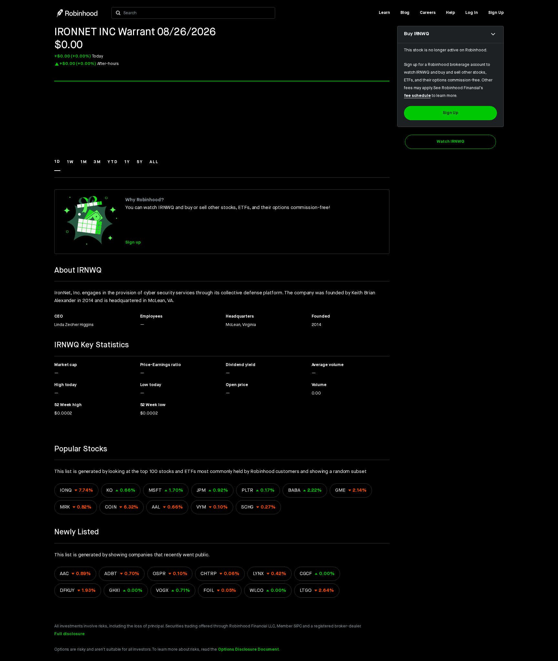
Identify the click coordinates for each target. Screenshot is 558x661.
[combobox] (197, 12)
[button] (57, 165)
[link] (384, 13)
